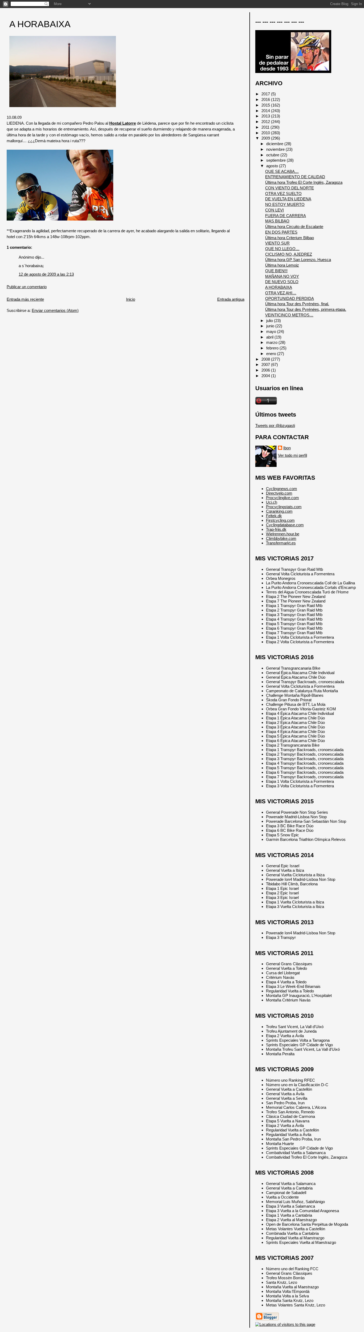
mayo (271, 331)
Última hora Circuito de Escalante (294, 226)
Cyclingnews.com (281, 488)
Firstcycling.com (280, 520)
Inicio (130, 299)
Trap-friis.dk (276, 529)
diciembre (275, 143)
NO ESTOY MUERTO (285, 204)
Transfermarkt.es (281, 543)
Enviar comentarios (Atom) (55, 310)
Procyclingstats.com (284, 506)
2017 (266, 94)
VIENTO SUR (277, 243)
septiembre (276, 160)
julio (270, 320)
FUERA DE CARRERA (285, 215)
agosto (272, 166)
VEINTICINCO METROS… (289, 315)
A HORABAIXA (40, 24)
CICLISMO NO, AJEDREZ (288, 254)
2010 (266, 133)
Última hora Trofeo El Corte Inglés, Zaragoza (303, 182)
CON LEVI (274, 210)
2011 (265, 127)
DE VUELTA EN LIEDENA (288, 199)
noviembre (276, 149)
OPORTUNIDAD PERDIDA (289, 298)
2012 (266, 121)
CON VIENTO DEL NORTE (289, 188)
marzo (272, 342)
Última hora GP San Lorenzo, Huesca (298, 259)
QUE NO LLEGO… (282, 248)
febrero (273, 348)
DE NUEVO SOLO (281, 281)
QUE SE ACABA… (282, 171)
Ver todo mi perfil (292, 455)
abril (270, 337)
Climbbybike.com (281, 538)
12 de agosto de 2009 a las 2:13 (46, 274)
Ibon (287, 448)
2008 (266, 359)
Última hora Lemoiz (282, 265)
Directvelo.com (279, 493)
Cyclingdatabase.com (285, 525)
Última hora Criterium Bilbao (289, 237)
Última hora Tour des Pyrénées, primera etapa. (305, 309)
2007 (266, 364)
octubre (273, 155)
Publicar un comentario (27, 286)
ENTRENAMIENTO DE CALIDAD (295, 176)
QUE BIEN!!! (276, 270)
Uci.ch (271, 502)
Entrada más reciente (25, 299)
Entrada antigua (230, 299)
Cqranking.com (279, 511)
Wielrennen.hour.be (282, 534)
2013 (266, 116)
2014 (266, 110)
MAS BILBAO (277, 221)
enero (271, 353)
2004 (266, 375)
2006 (266, 370)
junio (270, 326)
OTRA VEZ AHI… (280, 293)
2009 (266, 138)
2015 (266, 105)
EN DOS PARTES (281, 232)
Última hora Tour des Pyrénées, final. (297, 304)
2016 (266, 99)
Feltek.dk (274, 516)
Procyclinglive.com (282, 497)
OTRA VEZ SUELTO (283, 193)
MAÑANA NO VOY (282, 276)
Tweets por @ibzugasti (275, 425)
